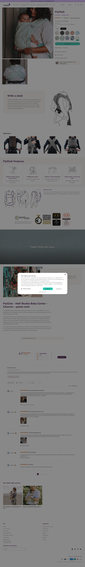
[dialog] (42, 283)
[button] (26, 288)
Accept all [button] (48, 288)
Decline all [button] (59, 288)
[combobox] (65, 274)
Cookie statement (42, 291)
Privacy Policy (39, 285)
